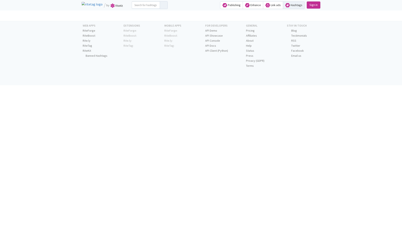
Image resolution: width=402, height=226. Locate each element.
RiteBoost (89, 35)
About (250, 40)
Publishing (234, 5)
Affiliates (251, 35)
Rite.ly (86, 40)
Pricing (250, 30)
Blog (294, 30)
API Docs (210, 46)
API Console (212, 40)
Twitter (295, 46)
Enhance (255, 5)
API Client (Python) (216, 51)
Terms (250, 66)
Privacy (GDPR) (255, 61)
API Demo (211, 30)
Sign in (313, 5)
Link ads (275, 5)
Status (250, 51)
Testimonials (299, 35)
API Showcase (214, 35)
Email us (296, 56)
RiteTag (87, 46)
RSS (293, 40)
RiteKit (87, 51)
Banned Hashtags (96, 56)
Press (249, 56)
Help (249, 46)
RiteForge (89, 30)
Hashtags (296, 5)
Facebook (297, 51)
